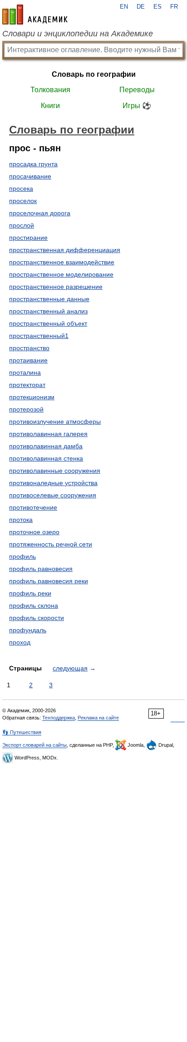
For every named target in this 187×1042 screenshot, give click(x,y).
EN (124, 7)
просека (21, 188)
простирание (28, 237)
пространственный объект (48, 323)
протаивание (28, 360)
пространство (29, 348)
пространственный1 (39, 335)
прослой (21, 225)
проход (19, 642)
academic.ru (35, 15)
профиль (22, 556)
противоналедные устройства (53, 482)
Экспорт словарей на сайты (34, 745)
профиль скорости (36, 617)
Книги (50, 105)
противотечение (33, 507)
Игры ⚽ (137, 105)
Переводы (137, 90)
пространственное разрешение (56, 286)
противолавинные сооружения (54, 470)
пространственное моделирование (61, 274)
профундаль (27, 630)
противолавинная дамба (46, 446)
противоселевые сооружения (52, 495)
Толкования (50, 90)
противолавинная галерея (48, 433)
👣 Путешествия (21, 732)
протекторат (27, 384)
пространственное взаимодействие (61, 262)
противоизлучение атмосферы (55, 421)
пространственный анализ (48, 311)
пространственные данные (49, 299)
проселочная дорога (39, 213)
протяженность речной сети (50, 544)
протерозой (26, 409)
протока (21, 519)
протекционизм (31, 397)
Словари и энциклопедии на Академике (77, 33)
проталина (25, 372)
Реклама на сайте (98, 717)
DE (141, 7)
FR (174, 7)
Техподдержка (58, 717)
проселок (23, 200)
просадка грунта (33, 164)
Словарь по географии (94, 74)
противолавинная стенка (46, 458)
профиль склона (33, 605)
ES (157, 7)
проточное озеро (34, 532)
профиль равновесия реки (48, 581)
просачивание (30, 176)
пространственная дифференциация (64, 249)
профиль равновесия (41, 568)
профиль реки (30, 593)
